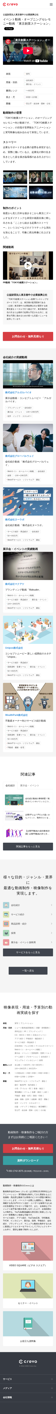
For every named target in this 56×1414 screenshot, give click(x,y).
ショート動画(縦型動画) (24, 1028)
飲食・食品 (38, 1088)
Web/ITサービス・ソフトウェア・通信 (23, 480)
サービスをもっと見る (28, 952)
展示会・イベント (33, 84)
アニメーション (27, 1023)
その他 (43, 1110)
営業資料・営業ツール (16, 667)
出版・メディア (21, 1107)
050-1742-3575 (16, 1171)
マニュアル (19, 1060)
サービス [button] (7, 1379)
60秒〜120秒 (31, 97)
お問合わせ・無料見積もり (28, 336)
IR (25, 1031)
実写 (28, 74)
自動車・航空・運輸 (39, 1099)
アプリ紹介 (19, 1039)
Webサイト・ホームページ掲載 (20, 471)
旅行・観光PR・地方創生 (25, 1085)
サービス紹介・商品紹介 (17, 532)
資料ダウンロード (28, 1160)
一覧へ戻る (28, 970)
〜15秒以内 (19, 1073)
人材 (45, 1092)
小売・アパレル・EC (23, 1088)
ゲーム (27, 1092)
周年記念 (18, 1031)
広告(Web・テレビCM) (24, 1046)
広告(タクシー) (39, 1035)
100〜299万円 (32, 412)
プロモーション (32, 1057)
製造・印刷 (37, 1096)
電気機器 (18, 1092)
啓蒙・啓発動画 (42, 1028)
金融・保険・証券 (22, 1099)
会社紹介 (30, 80)
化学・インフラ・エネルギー (19, 416)
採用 (9, 475)
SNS (28, 1035)
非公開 (17, 1065)
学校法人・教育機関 (38, 1107)
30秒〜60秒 (43, 1073)
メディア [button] (7, 1388)
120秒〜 (31, 1077)
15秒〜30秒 (31, 1073)
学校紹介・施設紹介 (34, 1039)
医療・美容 (36, 1092)
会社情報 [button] (7, 1397)
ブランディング (14, 408)
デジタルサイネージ (44, 1046)
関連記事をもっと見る (28, 846)
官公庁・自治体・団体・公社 (38, 104)
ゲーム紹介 (19, 1057)
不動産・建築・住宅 (15, 747)
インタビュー (31, 1060)
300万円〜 (33, 1069)
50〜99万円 (12, 536)
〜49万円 (30, 91)
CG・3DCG (19, 1035)
